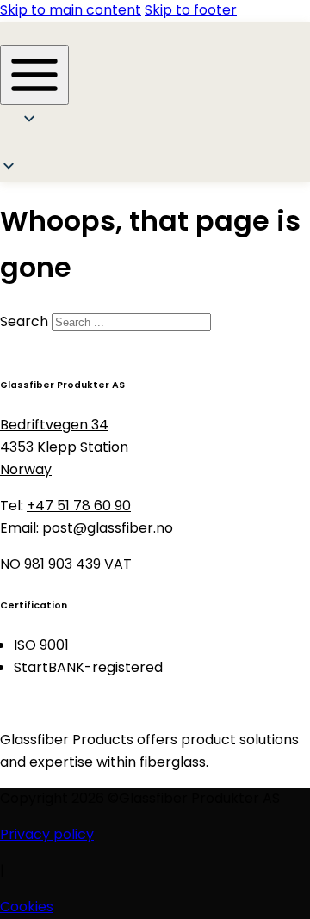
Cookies (26, 908)
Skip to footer (191, 11)
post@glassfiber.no (107, 529)
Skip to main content (70, 11)
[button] (35, 146)
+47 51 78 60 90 (79, 507)
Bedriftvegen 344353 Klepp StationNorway (64, 448)
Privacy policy (47, 835)
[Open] (34, 75)
